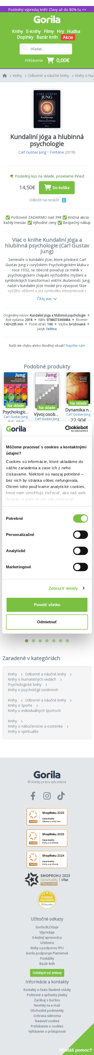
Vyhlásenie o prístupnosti (47, 1031)
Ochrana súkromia (47, 1016)
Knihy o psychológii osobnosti (33, 689)
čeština (51, 329)
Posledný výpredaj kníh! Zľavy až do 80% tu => (47, 9)
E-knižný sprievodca (47, 937)
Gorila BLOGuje (47, 927)
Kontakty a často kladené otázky (47, 989)
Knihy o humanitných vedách (32, 679)
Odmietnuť (47, 622)
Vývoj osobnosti (49, 414)
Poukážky (47, 958)
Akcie (68, 37)
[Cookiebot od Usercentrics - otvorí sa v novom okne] (66, 428)
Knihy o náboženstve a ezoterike (35, 726)
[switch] (80, 534)
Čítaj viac (45, 298)
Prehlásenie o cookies (47, 1026)
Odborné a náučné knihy (48, 75)
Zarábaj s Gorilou (47, 1000)
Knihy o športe (20, 705)
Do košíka (60, 187)
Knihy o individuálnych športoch (34, 710)
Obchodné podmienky (47, 1010)
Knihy (17, 75)
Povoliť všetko (47, 604)
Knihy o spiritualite (23, 731)
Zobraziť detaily (63, 588)
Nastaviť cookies (47, 1021)
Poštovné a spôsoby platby (47, 995)
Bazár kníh (47, 37)
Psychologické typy (21, 412)
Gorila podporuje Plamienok (47, 953)
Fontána (57, 152)
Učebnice (47, 943)
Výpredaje (47, 932)
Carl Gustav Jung (32, 152)
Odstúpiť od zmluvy (47, 973)
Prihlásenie (34, 60)
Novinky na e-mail (47, 1005)
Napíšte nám (75, 345)
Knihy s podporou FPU (47, 948)
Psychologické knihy (25, 684)
